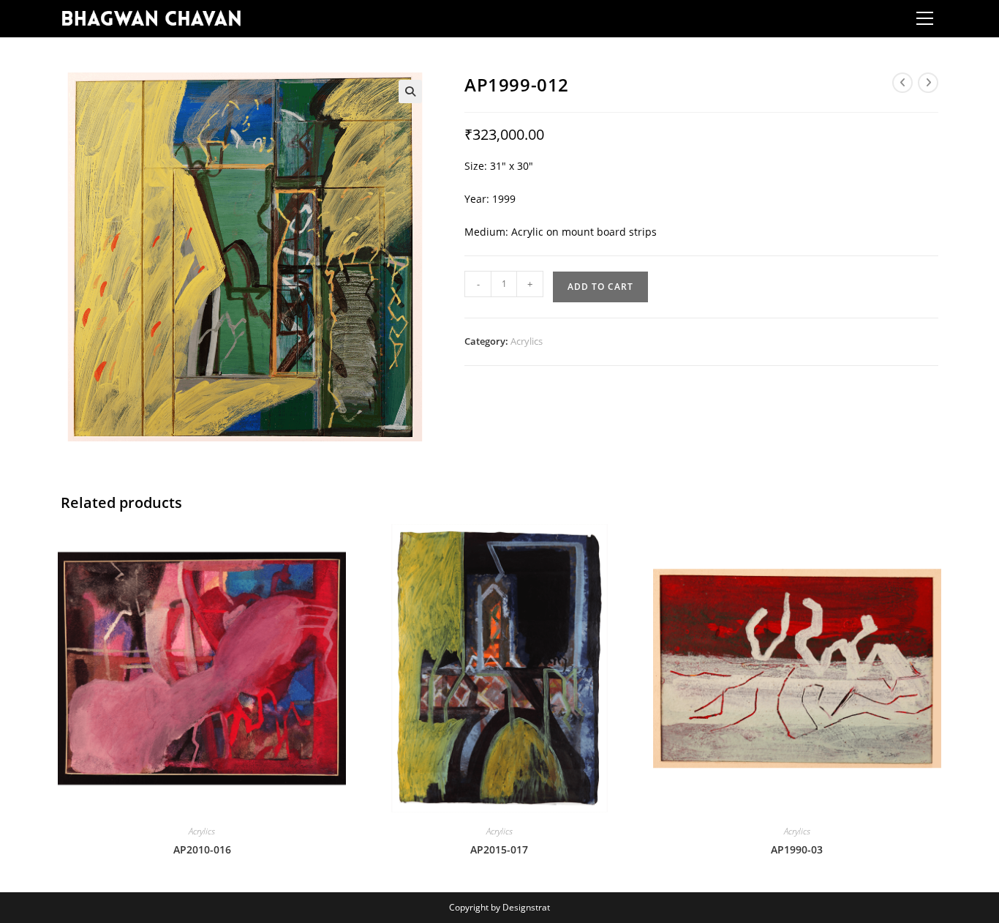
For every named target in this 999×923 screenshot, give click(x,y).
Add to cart (600, 286)
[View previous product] (902, 82)
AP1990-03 (797, 849)
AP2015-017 (499, 849)
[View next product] (928, 82)
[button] (410, 91)
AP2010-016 (202, 849)
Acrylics (526, 341)
